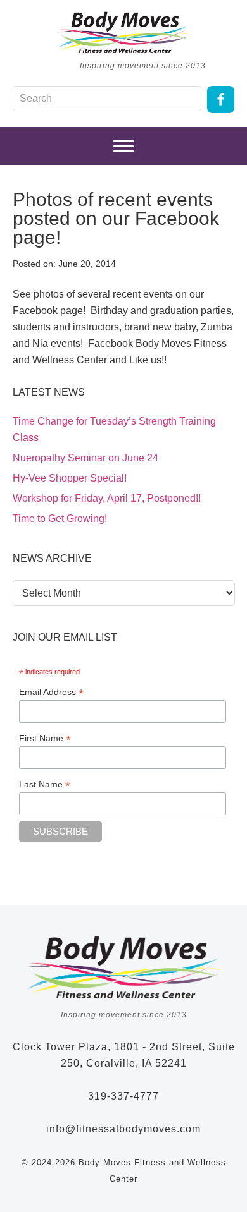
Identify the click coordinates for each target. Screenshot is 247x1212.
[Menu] (123, 146)
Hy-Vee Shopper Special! (70, 478)
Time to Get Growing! (60, 518)
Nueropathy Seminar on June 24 (85, 457)
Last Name (44, 785)
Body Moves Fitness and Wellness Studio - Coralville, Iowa (123, 32)
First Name (45, 738)
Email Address (51, 692)
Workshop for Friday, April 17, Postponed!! (107, 498)
